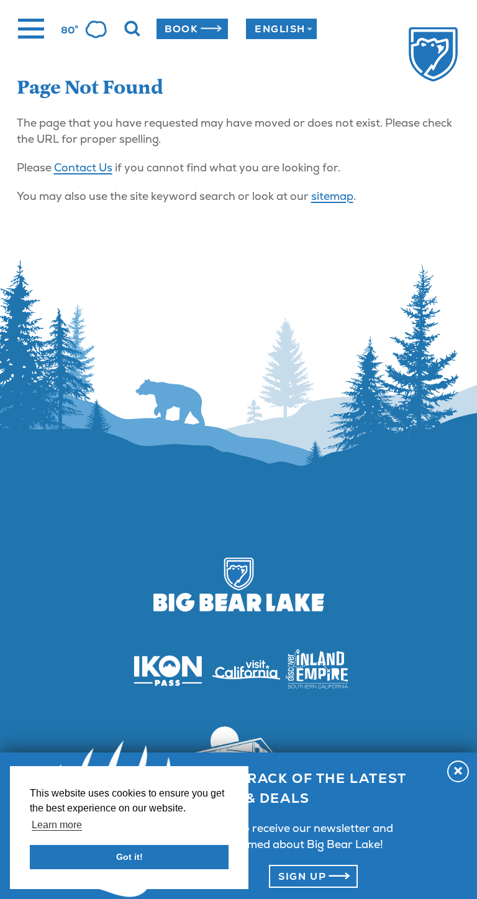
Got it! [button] (129, 857)
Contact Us (83, 167)
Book (181, 28)
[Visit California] (238, 670)
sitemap (332, 196)
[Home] (411, 55)
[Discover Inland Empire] (317, 670)
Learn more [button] (57, 825)
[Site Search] (132, 29)
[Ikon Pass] (160, 670)
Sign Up (302, 876)
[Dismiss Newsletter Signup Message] (458, 771)
